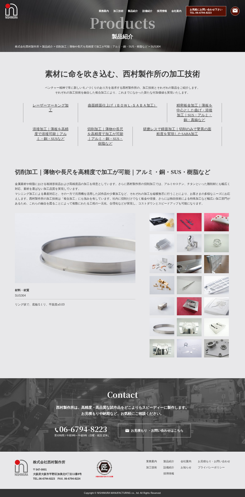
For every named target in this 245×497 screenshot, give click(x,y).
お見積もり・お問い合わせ (214, 461)
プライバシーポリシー (211, 467)
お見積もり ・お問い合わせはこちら (157, 430)
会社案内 (176, 10)
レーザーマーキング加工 (51, 107)
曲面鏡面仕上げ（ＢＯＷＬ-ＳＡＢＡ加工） (122, 105)
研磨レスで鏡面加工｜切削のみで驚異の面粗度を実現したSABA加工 (177, 131)
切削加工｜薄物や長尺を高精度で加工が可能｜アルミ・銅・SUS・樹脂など (105, 136)
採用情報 (162, 10)
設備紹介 (147, 10)
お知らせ (186, 467)
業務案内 (104, 10)
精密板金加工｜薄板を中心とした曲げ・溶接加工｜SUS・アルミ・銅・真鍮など (194, 112)
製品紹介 (133, 10)
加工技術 (118, 10)
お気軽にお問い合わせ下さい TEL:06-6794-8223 (206, 11)
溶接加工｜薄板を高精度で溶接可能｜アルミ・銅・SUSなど (51, 134)
